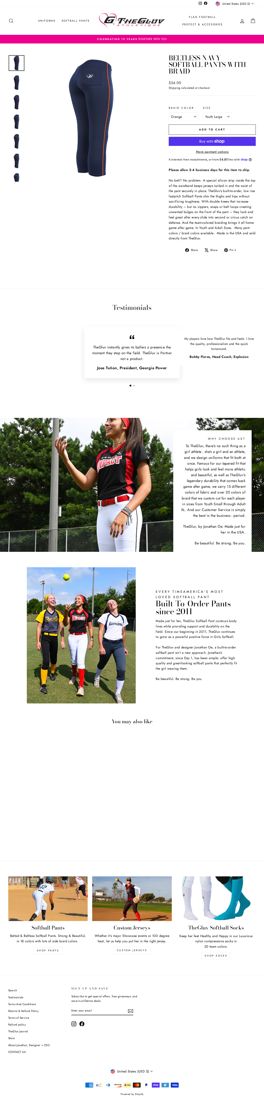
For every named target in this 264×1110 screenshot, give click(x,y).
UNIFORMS (46, 21)
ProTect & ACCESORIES (202, 24)
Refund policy (17, 1024)
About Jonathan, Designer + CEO (29, 1045)
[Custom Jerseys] (132, 898)
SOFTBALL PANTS (76, 21)
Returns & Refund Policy (23, 1011)
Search (12, 990)
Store (11, 1038)
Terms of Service (18, 1018)
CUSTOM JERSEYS (132, 950)
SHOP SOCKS (216, 956)
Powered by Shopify (132, 1094)
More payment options (212, 151)
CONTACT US (17, 1052)
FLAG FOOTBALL (202, 17)
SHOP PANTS (48, 950)
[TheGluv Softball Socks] (216, 898)
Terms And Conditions (22, 1004)
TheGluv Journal (18, 1031)
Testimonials (15, 997)
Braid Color (181, 108)
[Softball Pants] (48, 898)
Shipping (174, 88)
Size (207, 108)
